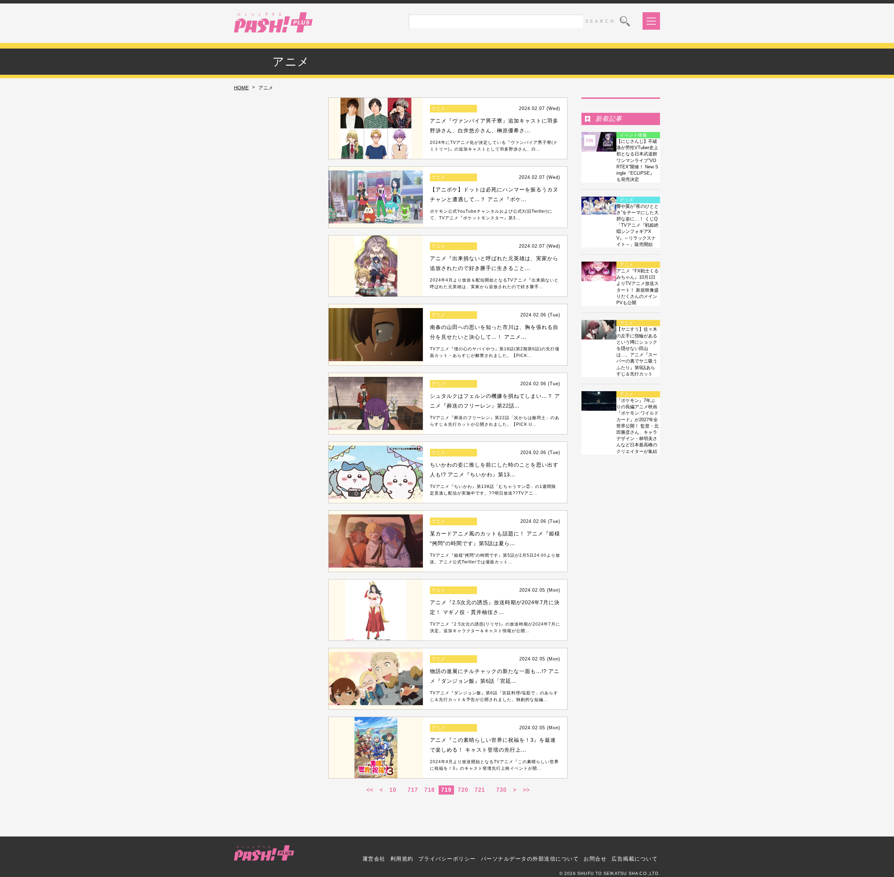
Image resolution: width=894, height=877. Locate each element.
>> (526, 790)
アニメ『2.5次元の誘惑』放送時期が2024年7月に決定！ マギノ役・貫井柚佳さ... (495, 607)
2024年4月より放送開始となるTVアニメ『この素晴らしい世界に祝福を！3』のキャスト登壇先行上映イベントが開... (494, 765)
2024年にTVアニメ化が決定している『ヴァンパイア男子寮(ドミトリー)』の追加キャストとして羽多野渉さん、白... (494, 146)
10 (392, 790)
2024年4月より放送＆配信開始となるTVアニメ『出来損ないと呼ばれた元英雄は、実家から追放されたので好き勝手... (494, 283)
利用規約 (401, 859)
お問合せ (595, 859)
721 (480, 790)
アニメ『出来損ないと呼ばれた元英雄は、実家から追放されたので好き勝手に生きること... (494, 263)
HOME (241, 87)
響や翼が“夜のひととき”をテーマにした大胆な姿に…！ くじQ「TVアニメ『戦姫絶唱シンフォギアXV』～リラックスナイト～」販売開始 (637, 225)
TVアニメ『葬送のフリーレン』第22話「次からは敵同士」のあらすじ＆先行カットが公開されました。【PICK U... (494, 421)
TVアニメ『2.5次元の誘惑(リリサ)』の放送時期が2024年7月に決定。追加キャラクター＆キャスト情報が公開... (495, 627)
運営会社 (374, 859)
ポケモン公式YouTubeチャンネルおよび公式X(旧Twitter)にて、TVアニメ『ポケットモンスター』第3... (491, 214)
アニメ (438, 108)
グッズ (626, 199)
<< (369, 790)
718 (429, 790)
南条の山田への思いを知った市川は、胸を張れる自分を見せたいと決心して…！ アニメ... (494, 332)
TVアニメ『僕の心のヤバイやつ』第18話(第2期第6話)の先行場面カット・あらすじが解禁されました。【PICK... (494, 352)
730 (501, 790)
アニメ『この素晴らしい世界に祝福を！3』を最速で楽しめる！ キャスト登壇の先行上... (493, 745)
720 (463, 790)
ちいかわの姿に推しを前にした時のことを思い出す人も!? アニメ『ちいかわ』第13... (494, 470)
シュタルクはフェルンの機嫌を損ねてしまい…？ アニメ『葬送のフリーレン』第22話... (495, 401)
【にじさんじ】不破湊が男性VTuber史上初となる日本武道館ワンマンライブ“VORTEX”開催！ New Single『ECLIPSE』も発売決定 (637, 160)
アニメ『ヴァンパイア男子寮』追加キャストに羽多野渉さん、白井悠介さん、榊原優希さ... (494, 126)
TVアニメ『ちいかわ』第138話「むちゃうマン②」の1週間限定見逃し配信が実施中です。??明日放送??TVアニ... (493, 490)
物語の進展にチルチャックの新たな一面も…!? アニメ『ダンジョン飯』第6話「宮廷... (494, 676)
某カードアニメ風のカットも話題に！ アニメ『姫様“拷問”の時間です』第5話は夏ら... (495, 539)
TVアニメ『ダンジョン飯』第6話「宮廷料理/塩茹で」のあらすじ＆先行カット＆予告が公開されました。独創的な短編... (494, 696)
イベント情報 (633, 135)
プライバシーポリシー (447, 859)
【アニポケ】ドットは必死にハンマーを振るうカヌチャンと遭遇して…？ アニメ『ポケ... (494, 195)
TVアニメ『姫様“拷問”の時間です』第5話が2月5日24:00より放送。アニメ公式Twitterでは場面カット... (495, 558)
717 (413, 790)
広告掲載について (634, 859)
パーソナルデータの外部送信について (530, 859)
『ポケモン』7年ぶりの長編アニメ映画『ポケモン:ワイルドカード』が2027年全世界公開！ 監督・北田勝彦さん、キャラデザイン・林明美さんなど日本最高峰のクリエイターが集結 (637, 426)
